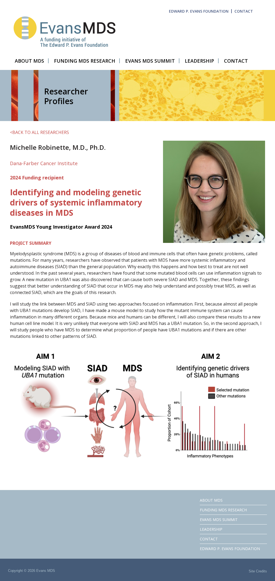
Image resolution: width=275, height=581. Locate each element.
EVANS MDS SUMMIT (219, 519)
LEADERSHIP (211, 529)
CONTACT (243, 11)
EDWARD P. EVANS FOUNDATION (199, 11)
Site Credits (258, 571)
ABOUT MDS (211, 500)
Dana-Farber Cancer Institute (44, 163)
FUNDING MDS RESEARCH (223, 509)
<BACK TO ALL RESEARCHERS (39, 132)
